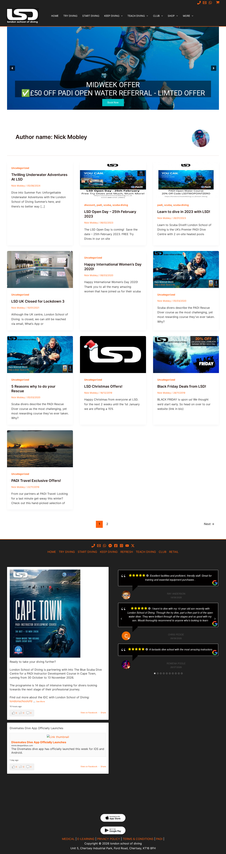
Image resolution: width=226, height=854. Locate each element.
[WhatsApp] (210, 2)
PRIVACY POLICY (108, 839)
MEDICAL (68, 839)
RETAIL (174, 552)
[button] (121, 16)
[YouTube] (127, 545)
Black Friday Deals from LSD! (181, 386)
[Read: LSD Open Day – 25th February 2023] (113, 179)
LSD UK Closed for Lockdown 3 (37, 301)
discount (89, 204)
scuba (107, 204)
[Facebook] (116, 545)
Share (103, 712)
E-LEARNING (85, 839)
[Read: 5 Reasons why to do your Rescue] (40, 354)
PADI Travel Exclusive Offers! (36, 481)
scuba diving (120, 204)
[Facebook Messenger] (110, 545)
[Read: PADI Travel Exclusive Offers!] (40, 448)
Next (209, 524)
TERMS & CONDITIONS (138, 839)
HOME (51, 552)
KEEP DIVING (109, 552)
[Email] (204, 2)
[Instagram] (121, 545)
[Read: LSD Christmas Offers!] (113, 354)
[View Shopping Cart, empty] (218, 3)
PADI (159, 839)
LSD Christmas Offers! (103, 386)
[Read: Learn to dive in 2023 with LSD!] (186, 179)
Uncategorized (20, 167)
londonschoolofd (21, 701)
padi (99, 204)
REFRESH (126, 552)
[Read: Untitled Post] (186, 269)
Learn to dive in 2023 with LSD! (183, 212)
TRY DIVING (67, 552)
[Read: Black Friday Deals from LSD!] (186, 354)
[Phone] (199, 2)
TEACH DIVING (146, 552)
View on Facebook (89, 712)
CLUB (162, 552)
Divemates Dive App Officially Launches (38, 742)
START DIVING (87, 552)
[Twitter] (133, 545)
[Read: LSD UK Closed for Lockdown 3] (40, 269)
